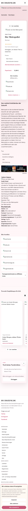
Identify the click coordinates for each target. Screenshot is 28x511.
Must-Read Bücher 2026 (8, 439)
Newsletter (5, 474)
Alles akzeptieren (14, 507)
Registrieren (5, 469)
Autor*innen (5, 447)
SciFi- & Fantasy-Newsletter (9, 476)
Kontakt (4, 479)
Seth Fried (8, 34)
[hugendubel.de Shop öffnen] (14, 268)
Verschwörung (6, 162)
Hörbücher (5, 445)
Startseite (4, 15)
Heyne (8, 219)
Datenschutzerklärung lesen (9, 496)
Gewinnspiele (5, 434)
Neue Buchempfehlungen (9, 437)
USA (3, 159)
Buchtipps (11, 15)
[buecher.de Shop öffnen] (14, 82)
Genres (4, 450)
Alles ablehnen (14, 503)
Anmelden (4, 466)
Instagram (4, 416)
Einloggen (8, 49)
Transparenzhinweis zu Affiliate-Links (12, 275)
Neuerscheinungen (7, 442)
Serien (3, 453)
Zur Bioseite (4, 198)
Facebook (4, 419)
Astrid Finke (14, 226)
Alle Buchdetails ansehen (12, 64)
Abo (3, 458)
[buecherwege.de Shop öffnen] (14, 262)
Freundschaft (5, 154)
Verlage (4, 455)
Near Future (9, 58)
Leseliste (4, 463)
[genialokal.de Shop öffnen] (14, 256)
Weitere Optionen (13, 95)
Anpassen (14, 500)
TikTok (3, 414)
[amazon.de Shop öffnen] (14, 91)
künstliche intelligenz (8, 157)
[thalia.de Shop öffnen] (14, 86)
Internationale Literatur (12, 61)
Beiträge (4, 432)
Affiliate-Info (13, 78)
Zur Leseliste (15, 26)
